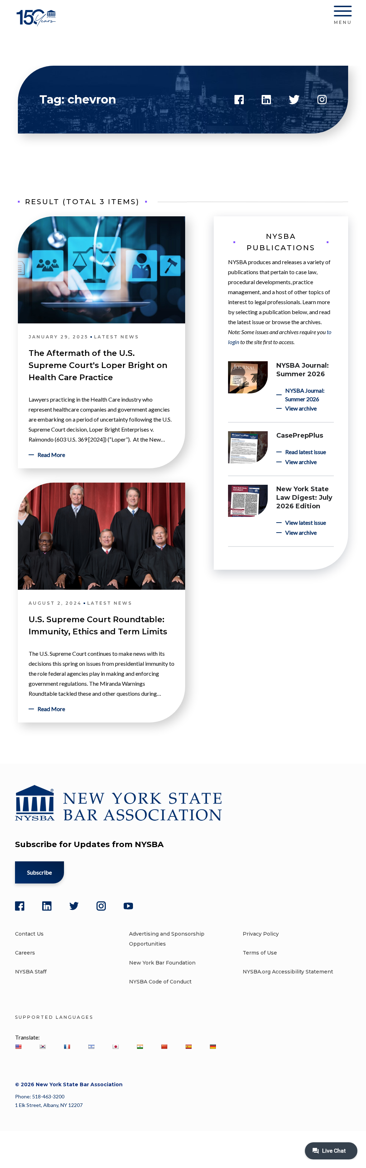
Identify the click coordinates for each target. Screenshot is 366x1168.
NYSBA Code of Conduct (160, 981)
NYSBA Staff (30, 971)
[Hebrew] (91, 1046)
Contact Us (29, 934)
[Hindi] (140, 1046)
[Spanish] (188, 1046)
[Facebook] (19, 906)
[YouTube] (128, 906)
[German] (212, 1046)
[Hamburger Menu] (343, 12)
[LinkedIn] (46, 906)
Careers (25, 953)
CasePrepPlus (299, 435)
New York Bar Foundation (162, 963)
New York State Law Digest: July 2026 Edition (304, 497)
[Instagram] (101, 906)
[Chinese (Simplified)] (164, 1046)
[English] (18, 1046)
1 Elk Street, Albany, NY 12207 (49, 1105)
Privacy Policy (261, 934)
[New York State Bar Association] (37, 23)
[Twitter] (74, 906)
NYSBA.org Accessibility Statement (288, 971)
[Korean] (42, 1046)
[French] (67, 1046)
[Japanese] (115, 1046)
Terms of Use (260, 953)
